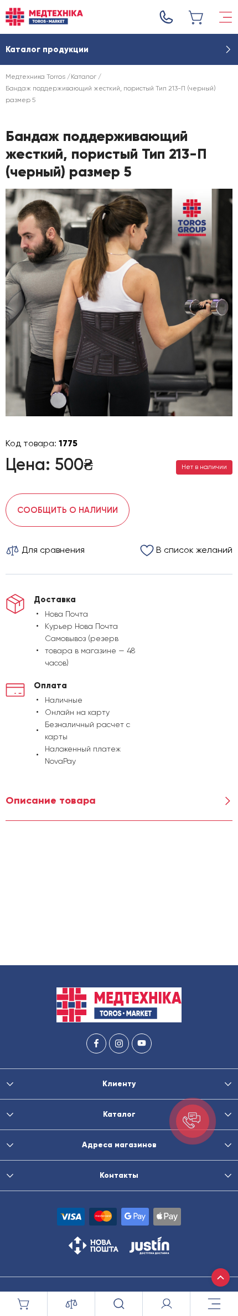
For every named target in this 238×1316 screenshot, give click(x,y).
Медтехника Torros (35, 76)
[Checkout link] (196, 17)
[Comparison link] (71, 1304)
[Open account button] (166, 1304)
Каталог (83, 76)
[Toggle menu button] (225, 17)
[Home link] (44, 17)
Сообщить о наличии (67, 510)
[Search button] (119, 1304)
